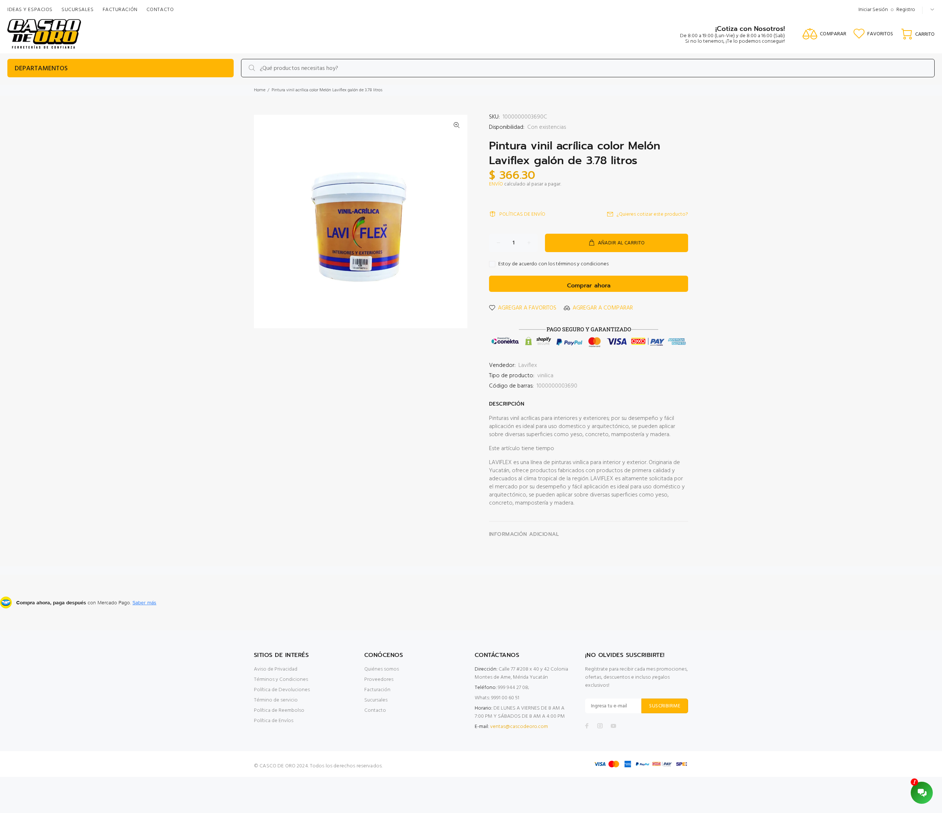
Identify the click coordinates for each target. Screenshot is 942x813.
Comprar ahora (588, 285)
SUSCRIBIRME (664, 706)
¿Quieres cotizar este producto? (652, 214)
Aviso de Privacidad (275, 669)
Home (259, 90)
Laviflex (527, 365)
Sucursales (375, 700)
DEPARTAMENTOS (41, 68)
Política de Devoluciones (282, 690)
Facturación (377, 690)
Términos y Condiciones (281, 679)
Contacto (375, 710)
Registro (905, 10)
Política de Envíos (273, 721)
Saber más (144, 602)
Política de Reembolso (279, 710)
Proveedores (378, 679)
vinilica (545, 376)
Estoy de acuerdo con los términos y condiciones (553, 264)
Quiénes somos (381, 669)
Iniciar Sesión (873, 10)
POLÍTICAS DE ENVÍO (522, 214)
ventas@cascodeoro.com (519, 726)
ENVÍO (496, 184)
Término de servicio (276, 700)
